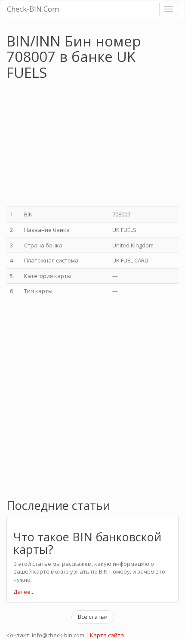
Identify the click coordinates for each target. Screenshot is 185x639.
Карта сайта (107, 635)
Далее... (23, 592)
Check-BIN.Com (33, 9)
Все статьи (93, 616)
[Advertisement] (78, 144)
